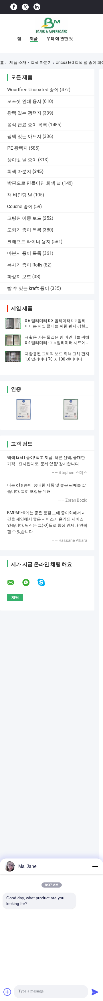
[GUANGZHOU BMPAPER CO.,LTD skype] (44, 582)
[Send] (95, 992)
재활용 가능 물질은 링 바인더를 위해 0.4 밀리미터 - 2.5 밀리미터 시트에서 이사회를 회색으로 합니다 (57, 342)
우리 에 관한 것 (59, 38)
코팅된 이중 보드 (24, 218)
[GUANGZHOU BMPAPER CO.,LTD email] (14, 582)
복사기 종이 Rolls (24, 265)
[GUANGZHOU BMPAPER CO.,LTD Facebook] (14, 7)
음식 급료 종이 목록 (27, 124)
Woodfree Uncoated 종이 (33, 89)
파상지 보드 (19, 276)
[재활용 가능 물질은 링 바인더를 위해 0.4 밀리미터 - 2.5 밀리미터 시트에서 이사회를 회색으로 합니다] (13, 340)
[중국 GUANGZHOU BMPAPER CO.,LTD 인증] (23, 409)
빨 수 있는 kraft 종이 (28, 288)
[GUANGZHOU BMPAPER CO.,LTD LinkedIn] (37, 7)
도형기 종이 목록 (24, 230)
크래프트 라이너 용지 (29, 241)
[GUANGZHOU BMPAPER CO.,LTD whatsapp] (29, 582)
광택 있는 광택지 (24, 113)
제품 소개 (17, 62)
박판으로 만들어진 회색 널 (34, 183)
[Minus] (95, 866)
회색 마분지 (41, 62)
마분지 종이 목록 (24, 253)
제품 (34, 38)
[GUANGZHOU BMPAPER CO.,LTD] (51, 25)
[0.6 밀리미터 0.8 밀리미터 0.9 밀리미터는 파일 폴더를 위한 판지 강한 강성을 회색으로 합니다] (13, 323)
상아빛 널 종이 (22, 159)
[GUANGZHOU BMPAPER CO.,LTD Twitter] (25, 7)
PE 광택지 (17, 148)
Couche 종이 (20, 206)
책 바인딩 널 (19, 195)
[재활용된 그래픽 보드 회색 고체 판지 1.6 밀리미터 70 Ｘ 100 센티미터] (13, 356)
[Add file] (7, 992)
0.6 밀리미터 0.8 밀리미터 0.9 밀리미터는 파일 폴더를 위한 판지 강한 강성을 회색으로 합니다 (55, 326)
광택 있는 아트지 (24, 136)
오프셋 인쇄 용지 (24, 101)
